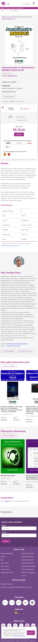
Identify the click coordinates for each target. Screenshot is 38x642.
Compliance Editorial (27, 556)
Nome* (4, 525)
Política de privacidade (27, 553)
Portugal (7, 8)
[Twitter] (3, 625)
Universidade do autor (27, 563)
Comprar (19, 134)
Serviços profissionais (27, 560)
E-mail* (4, 532)
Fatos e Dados (5, 566)
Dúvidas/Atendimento (7, 553)
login (6, 501)
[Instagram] (15, 625)
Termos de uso (5, 569)
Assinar (6, 541)
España (13, 8)
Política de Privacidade (19, 636)
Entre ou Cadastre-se (28, 4)
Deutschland (19, 8)
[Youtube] (33, 625)
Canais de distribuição (27, 569)
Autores (3, 556)
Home (4, 17)
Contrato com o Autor (7, 572)
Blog (2, 560)
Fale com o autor (27, 351)
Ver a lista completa (8, 366)
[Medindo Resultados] (13, 456)
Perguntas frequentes (7, 584)
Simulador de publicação (28, 574)
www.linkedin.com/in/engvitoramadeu (16, 344)
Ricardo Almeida (5, 478)
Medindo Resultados (8, 476)
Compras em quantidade (28, 566)
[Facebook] (9, 625)
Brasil (2, 8)
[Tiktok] (21, 625)
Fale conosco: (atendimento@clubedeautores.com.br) (16, 587)
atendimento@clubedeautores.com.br (11, 245)
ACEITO (31, 633)
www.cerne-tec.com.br (13, 346)
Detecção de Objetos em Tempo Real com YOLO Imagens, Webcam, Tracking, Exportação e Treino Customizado (12, 409)
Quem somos (5, 563)
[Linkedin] (27, 625)
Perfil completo (9, 351)
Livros (8, 17)
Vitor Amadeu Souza (10, 76)
